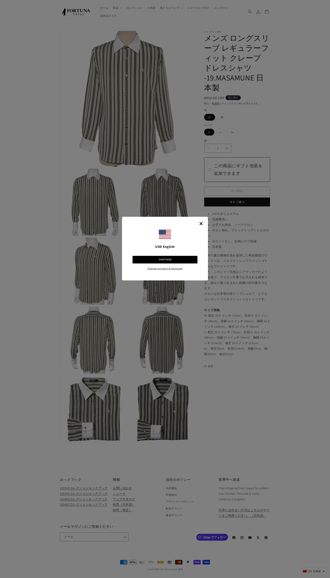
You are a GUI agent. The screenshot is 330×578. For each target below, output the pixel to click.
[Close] (201, 223)
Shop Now (165, 259)
